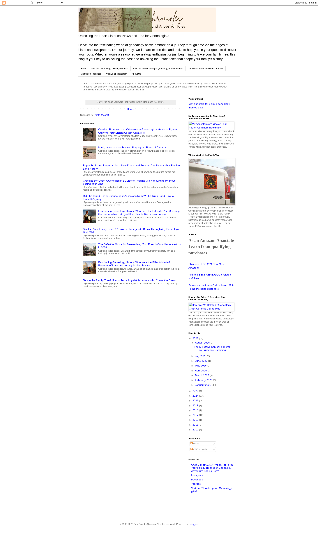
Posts (196, 443)
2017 (195, 415)
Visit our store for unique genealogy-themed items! (158, 68)
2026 (195, 338)
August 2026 (203, 342)
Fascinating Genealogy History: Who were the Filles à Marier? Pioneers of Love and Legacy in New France (134, 264)
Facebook (197, 479)
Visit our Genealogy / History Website (109, 68)
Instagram (197, 475)
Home (83, 68)
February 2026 (204, 380)
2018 (195, 410)
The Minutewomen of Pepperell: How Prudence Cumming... (212, 348)
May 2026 (201, 365)
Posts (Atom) (101, 114)
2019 (195, 405)
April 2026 (201, 370)
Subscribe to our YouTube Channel (205, 68)
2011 (195, 424)
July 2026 (201, 356)
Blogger (193, 524)
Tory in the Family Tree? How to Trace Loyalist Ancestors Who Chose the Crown (129, 280)
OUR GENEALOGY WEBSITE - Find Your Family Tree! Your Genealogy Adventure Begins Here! (212, 468)
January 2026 (203, 384)
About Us (136, 74)
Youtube (196, 483)
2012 (195, 419)
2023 (195, 400)
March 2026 (202, 375)
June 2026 (201, 360)
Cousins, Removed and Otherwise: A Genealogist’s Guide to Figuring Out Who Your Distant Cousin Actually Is (138, 131)
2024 (195, 395)
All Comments (200, 449)
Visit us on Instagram (116, 74)
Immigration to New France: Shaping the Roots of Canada (132, 147)
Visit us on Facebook (91, 74)
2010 (195, 429)
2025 (195, 390)
